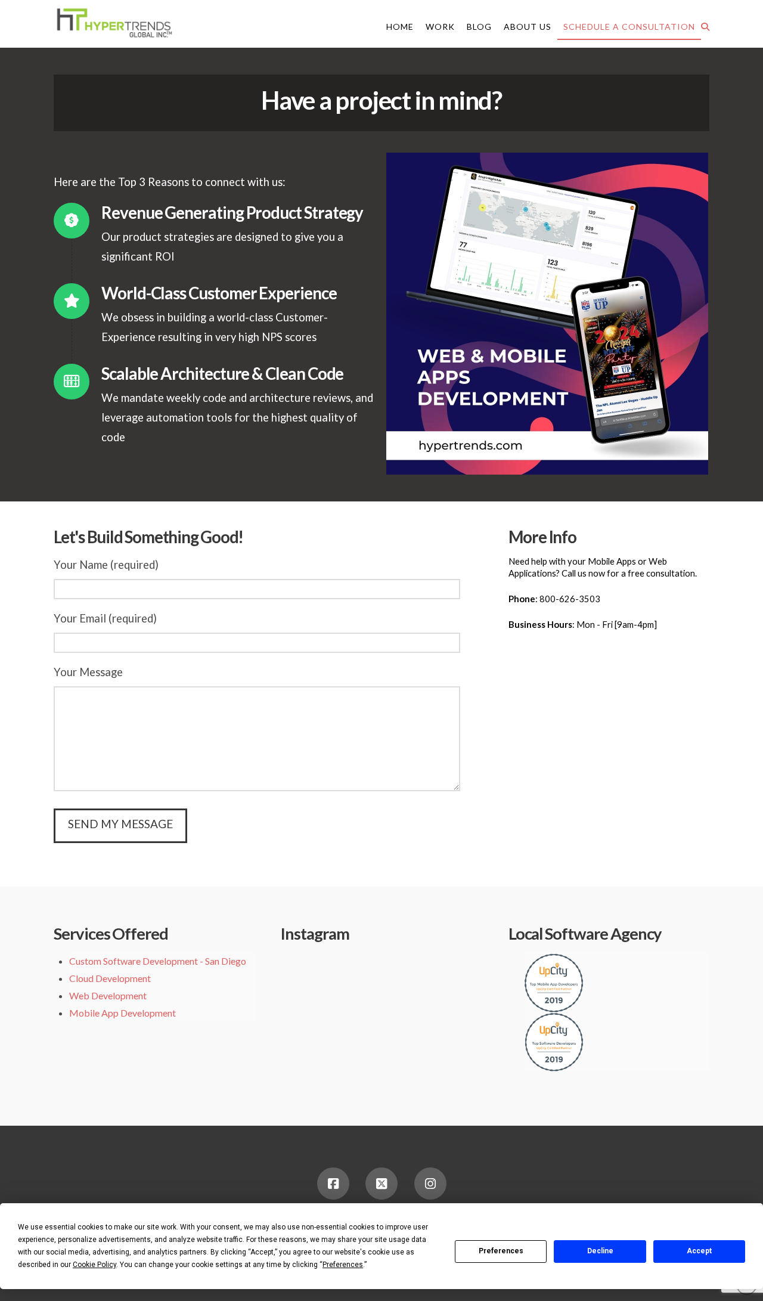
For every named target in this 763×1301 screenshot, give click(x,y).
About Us (527, 26)
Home (400, 26)
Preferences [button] (342, 1264)
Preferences (501, 1251)
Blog (479, 26)
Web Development (108, 995)
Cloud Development (110, 978)
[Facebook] (333, 1183)
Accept (699, 1251)
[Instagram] (430, 1183)
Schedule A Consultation (629, 26)
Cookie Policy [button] (94, 1264)
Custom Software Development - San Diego (157, 961)
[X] (381, 1183)
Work (440, 26)
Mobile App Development (122, 1012)
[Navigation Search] (705, 26)
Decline (600, 1251)
